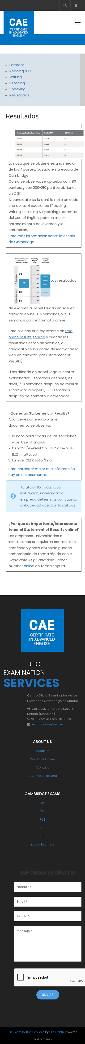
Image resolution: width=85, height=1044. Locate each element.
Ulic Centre (57, 1032)
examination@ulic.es (48, 724)
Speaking (17, 88)
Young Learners (43, 844)
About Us (42, 751)
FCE (42, 819)
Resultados (19, 95)
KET (42, 836)
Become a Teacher (42, 775)
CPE (43, 803)
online (29, 565)
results (26, 336)
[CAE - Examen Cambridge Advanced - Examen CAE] (19, 27)
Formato (17, 64)
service (39, 336)
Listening (17, 83)
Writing (15, 76)
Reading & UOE (22, 70)
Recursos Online (42, 759)
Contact (42, 767)
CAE (42, 811)
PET (42, 828)
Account (76, 5)
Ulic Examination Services (26, 1032)
